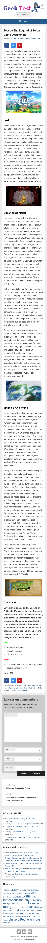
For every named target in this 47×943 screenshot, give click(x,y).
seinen (12, 913)
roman (27, 910)
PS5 (22, 910)
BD (34, 892)
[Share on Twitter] (13, 47)
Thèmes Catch (30, 939)
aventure (6, 893)
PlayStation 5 (8, 910)
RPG (32, 910)
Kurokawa (29, 903)
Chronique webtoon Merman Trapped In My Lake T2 (23, 837)
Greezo (11, 688)
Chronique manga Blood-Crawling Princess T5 (21, 826)
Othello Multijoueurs (12, 863)
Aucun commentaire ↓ (34, 38)
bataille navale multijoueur (14, 868)
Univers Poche (19, 919)
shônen (30, 913)
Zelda (40, 688)
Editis (26, 895)
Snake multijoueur (11, 858)
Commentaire (11, 715)
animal (27, 889)
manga (8, 906)
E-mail (8, 758)
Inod (21, 38)
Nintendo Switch (27, 688)
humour (35, 900)
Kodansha (18, 904)
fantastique (11, 899)
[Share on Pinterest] (19, 47)
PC (29, 907)
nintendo (18, 688)
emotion (34, 897)
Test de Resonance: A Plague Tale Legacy (20, 818)
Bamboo (12, 893)
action (15, 889)
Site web (9, 768)
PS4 (16, 909)
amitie (22, 890)
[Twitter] (19, 931)
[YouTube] (24, 931)
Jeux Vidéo (27, 685)
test (35, 688)
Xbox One (34, 919)
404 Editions (7, 890)
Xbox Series (7, 923)
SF (17, 913)
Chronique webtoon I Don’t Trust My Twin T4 (21, 831)
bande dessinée (24, 892)
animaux (35, 889)
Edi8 (18, 896)
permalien (23, 690)
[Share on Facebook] (6, 47)
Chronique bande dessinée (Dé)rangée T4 (20, 824)
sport (37, 913)
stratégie (19, 917)
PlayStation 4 (37, 906)
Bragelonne (7, 897)
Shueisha (22, 913)
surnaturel (25, 917)
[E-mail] (30, 931)
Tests (33, 685)
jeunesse (11, 904)
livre (37, 904)
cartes (14, 897)
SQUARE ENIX (9, 916)
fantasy (24, 899)
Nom (7, 749)
